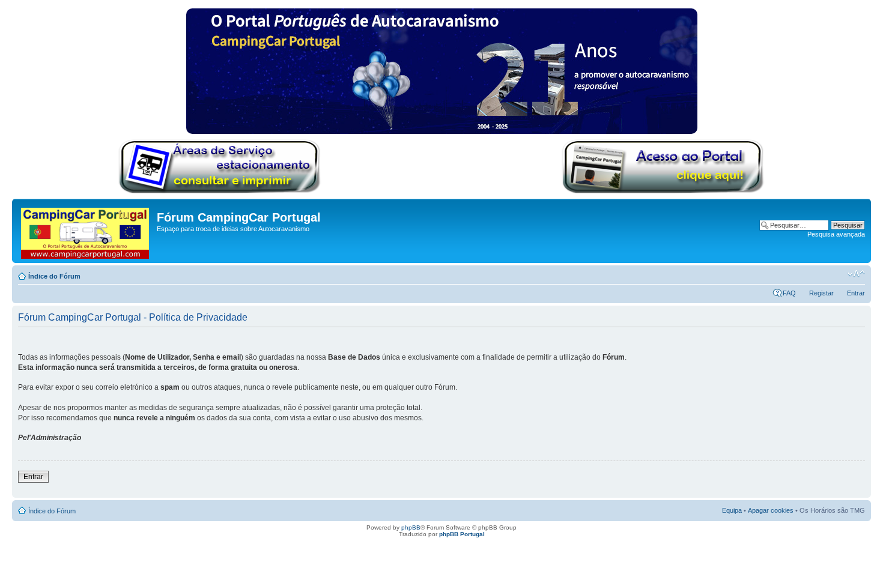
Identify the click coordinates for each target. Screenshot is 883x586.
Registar (821, 293)
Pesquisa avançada (836, 234)
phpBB (410, 527)
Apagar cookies (770, 510)
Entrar (856, 293)
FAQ (789, 293)
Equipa (732, 510)
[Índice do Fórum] (86, 231)
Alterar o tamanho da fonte (856, 273)
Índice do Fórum (54, 276)
